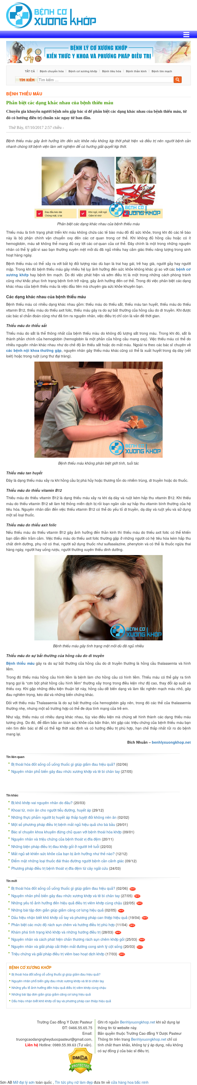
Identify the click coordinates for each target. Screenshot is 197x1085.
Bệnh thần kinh (136, 71)
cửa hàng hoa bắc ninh (130, 1082)
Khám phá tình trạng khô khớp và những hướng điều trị (56, 932)
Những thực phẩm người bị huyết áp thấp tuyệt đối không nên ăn (63, 817)
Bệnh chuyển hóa (52, 71)
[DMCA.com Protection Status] (80, 1060)
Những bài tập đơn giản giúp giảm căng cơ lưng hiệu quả (57, 910)
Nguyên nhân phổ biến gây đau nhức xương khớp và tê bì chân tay (65, 771)
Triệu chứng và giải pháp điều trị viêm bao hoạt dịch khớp (57, 953)
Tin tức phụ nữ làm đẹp (74, 1082)
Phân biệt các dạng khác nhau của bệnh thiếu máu (59, 102)
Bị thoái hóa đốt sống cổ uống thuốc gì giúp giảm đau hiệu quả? (63, 764)
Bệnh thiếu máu (24, 94)
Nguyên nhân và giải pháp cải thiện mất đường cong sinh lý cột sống (66, 946)
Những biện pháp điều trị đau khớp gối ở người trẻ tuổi (55, 846)
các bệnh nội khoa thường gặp (34, 350)
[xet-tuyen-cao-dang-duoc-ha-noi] (98, 51)
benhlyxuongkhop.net (171, 742)
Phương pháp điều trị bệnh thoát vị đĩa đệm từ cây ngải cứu (59, 868)
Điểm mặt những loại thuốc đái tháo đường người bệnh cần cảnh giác (67, 860)
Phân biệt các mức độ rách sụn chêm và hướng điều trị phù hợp (63, 924)
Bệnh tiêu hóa (111, 71)
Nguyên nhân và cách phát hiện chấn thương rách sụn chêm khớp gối (67, 939)
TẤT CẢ (30, 71)
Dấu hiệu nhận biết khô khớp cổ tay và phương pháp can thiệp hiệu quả (69, 917)
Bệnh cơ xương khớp (82, 71)
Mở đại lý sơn (24, 1082)
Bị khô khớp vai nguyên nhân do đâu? (42, 802)
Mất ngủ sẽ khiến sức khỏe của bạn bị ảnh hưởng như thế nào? (63, 853)
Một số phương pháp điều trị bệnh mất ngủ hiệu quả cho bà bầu (63, 824)
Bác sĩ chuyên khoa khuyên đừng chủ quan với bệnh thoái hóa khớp (66, 831)
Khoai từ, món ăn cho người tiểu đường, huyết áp (51, 810)
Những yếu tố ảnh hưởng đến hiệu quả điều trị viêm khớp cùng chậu (66, 902)
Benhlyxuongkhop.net (137, 1022)
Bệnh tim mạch (162, 71)
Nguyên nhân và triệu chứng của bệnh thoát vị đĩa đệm (56, 839)
